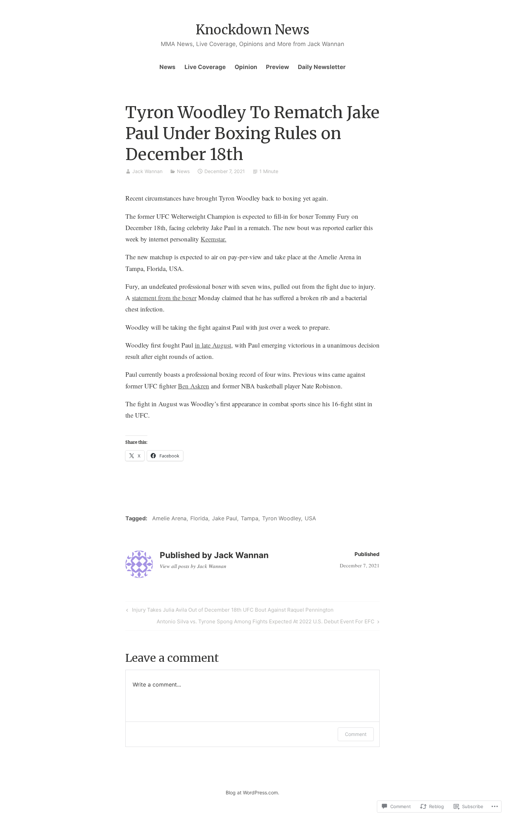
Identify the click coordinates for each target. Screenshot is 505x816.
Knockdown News (253, 30)
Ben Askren (193, 386)
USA (310, 518)
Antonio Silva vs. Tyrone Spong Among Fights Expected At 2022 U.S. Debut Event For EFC (265, 622)
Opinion (246, 67)
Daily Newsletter (322, 67)
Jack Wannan (147, 171)
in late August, (214, 345)
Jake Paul (224, 518)
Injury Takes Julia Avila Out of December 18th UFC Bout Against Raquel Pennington (229, 611)
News (167, 67)
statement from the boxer (164, 297)
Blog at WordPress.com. (252, 792)
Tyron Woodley (281, 518)
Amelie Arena (169, 518)
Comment (356, 734)
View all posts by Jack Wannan (193, 566)
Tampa (249, 518)
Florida (199, 518)
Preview (277, 67)
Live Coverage (205, 67)
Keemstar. (213, 239)
